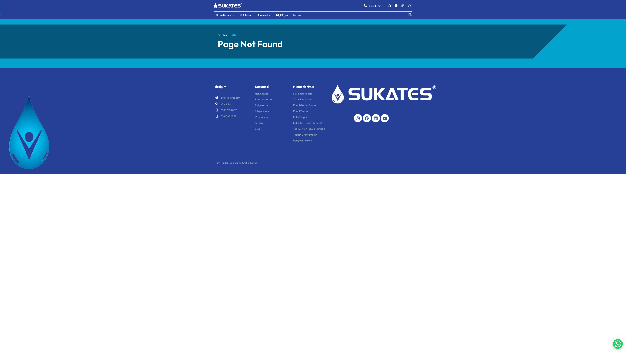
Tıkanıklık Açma (302, 99)
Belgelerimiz (262, 105)
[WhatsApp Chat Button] (618, 344)
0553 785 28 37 (229, 110)
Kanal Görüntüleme (304, 105)
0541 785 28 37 (228, 116)
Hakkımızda (261, 93)
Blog (257, 128)
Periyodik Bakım (302, 140)
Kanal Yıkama (301, 111)
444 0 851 (226, 103)
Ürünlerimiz (246, 15)
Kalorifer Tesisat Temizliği (308, 123)
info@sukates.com (230, 97)
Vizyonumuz (262, 117)
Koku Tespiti (300, 117)
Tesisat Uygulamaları (305, 134)
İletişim (297, 15)
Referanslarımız (264, 99)
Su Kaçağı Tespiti (303, 93)
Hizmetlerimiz (223, 15)
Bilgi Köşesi (282, 15)
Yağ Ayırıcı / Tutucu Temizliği (309, 128)
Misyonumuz (262, 111)
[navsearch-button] (408, 15)
